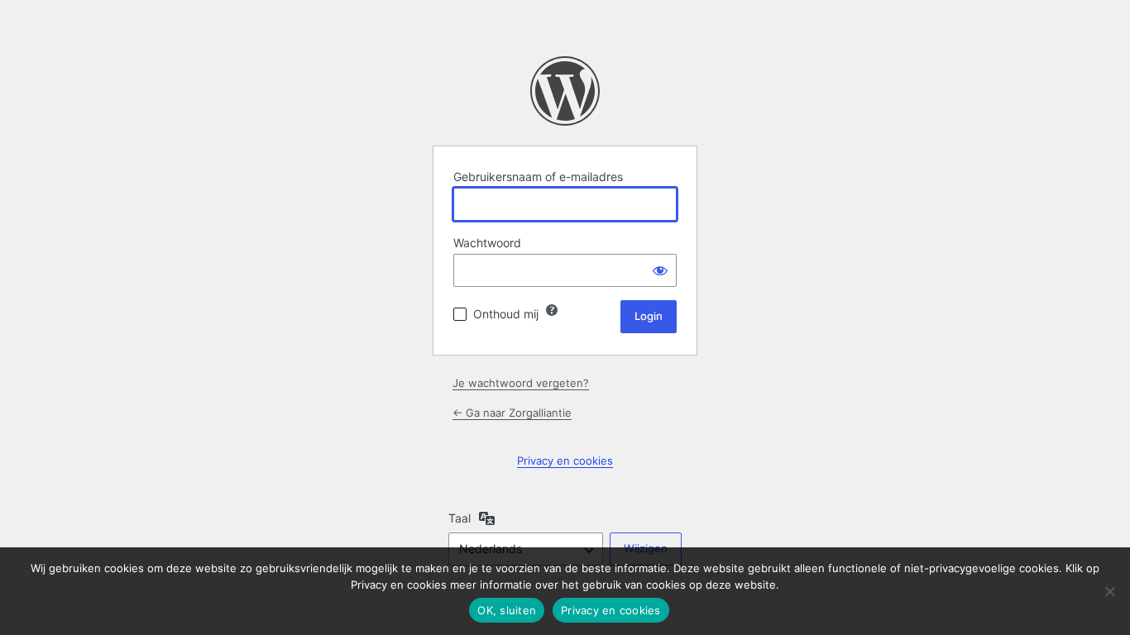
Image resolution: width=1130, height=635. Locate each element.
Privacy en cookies (565, 460)
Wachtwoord (487, 243)
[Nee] (1109, 591)
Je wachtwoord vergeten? (520, 382)
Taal (459, 518)
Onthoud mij (506, 314)
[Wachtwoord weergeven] (660, 270)
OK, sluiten (506, 610)
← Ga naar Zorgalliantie (512, 412)
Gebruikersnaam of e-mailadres (538, 176)
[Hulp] (552, 310)
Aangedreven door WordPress (565, 91)
